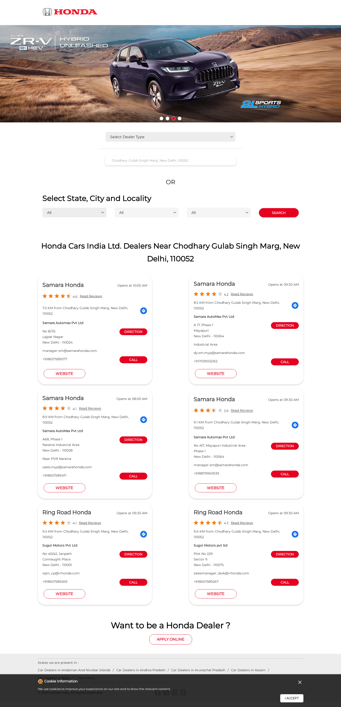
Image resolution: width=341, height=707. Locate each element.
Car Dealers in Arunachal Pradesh (198, 670)
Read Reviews (91, 296)
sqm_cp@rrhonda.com (61, 573)
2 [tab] (167, 118)
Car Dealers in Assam (248, 670)
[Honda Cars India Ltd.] (70, 12)
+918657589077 (54, 359)
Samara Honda (63, 284)
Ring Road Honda (66, 512)
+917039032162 (206, 361)
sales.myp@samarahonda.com (67, 467)
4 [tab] (179, 118)
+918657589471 (54, 475)
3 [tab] (173, 118)
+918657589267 (206, 581)
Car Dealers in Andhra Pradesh (140, 670)
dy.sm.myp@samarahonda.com (219, 353)
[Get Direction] (143, 310)
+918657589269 (55, 581)
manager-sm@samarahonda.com (69, 351)
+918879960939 (206, 473)
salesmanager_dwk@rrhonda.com (221, 573)
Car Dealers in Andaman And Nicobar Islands (74, 670)
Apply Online (170, 639)
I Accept (292, 698)
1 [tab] (161, 118)
